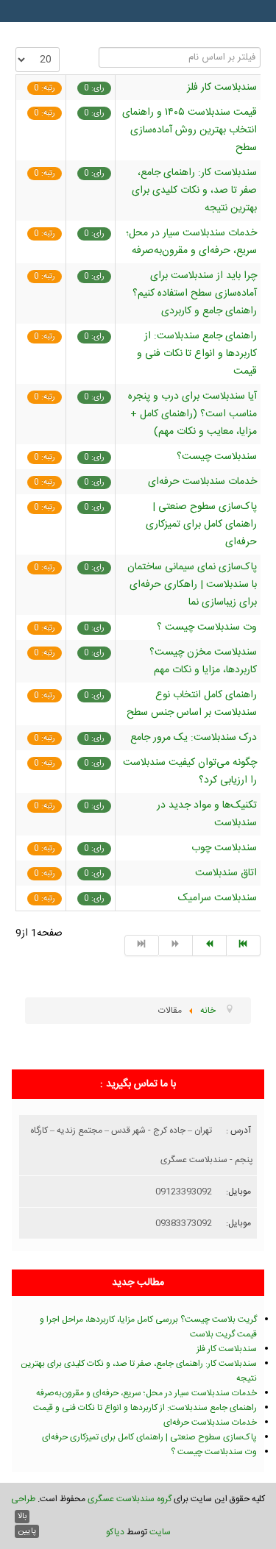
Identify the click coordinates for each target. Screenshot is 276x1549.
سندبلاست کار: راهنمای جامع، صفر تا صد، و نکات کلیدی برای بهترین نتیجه (194, 190)
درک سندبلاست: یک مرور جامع (193, 738)
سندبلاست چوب (224, 848)
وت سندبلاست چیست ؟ (207, 627)
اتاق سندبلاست (226, 873)
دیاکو (115, 1532)
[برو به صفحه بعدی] (210, 945)
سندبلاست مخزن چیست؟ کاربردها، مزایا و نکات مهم (203, 661)
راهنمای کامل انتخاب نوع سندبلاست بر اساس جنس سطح (192, 704)
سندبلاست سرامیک (217, 898)
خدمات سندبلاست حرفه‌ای (202, 482)
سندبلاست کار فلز (222, 87)
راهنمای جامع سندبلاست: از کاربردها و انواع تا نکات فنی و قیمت (197, 353)
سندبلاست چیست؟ (217, 457)
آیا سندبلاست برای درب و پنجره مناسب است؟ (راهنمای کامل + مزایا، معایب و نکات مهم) (192, 414)
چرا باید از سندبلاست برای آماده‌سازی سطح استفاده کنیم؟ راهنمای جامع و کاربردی (194, 293)
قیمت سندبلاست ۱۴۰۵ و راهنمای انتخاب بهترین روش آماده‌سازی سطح (189, 130)
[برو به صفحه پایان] (244, 945)
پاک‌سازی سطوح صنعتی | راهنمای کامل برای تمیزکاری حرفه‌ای (201, 524)
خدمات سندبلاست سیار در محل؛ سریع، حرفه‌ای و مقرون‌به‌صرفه (191, 242)
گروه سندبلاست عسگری (129, 1499)
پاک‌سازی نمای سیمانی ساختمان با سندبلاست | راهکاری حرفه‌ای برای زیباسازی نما (192, 584)
